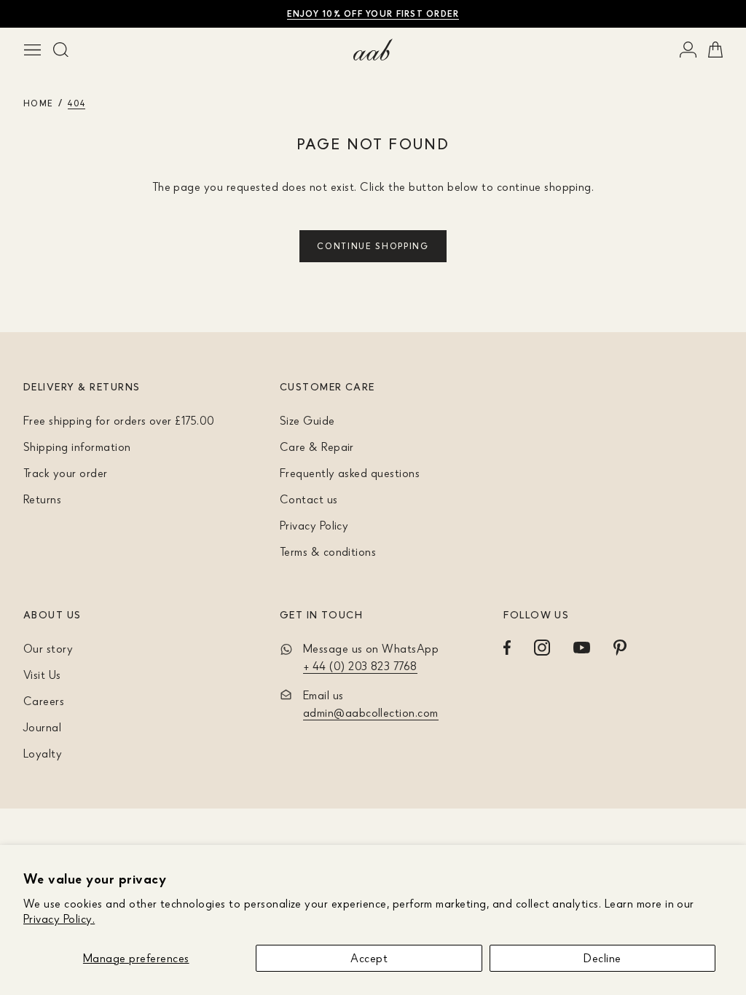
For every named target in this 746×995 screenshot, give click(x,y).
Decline (602, 958)
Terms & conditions (328, 551)
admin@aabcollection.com (371, 712)
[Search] (60, 49)
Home (38, 103)
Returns (42, 499)
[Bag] (715, 49)
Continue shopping (373, 246)
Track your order (65, 473)
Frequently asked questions (350, 473)
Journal (42, 727)
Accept (369, 958)
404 (76, 103)
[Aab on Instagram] (542, 648)
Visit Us (42, 674)
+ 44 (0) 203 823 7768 (360, 666)
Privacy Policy (314, 525)
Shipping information (77, 446)
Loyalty (42, 753)
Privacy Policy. (59, 919)
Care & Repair (317, 446)
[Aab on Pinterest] (620, 648)
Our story (48, 648)
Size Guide (307, 420)
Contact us (309, 499)
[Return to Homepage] (373, 49)
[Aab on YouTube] (581, 647)
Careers (43, 701)
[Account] (688, 49)
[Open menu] (32, 49)
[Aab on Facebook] (507, 647)
